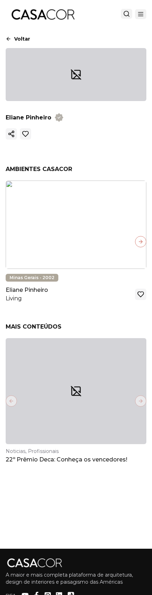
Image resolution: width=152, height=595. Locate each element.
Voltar (22, 39)
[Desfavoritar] (25, 134)
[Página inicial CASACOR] (43, 14)
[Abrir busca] (126, 14)
